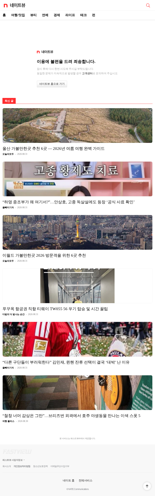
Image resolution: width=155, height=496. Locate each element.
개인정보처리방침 (22, 466)
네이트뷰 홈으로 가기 (52, 83)
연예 (45, 15)
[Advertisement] (77, 33)
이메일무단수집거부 (59, 466)
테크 (83, 15)
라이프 (70, 15)
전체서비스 (85, 480)
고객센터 (87, 73)
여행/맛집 (18, 15)
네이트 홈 (68, 480)
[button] (147, 486)
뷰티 (33, 15)
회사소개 (6, 466)
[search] (148, 5)
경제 (57, 15)
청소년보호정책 (40, 466)
